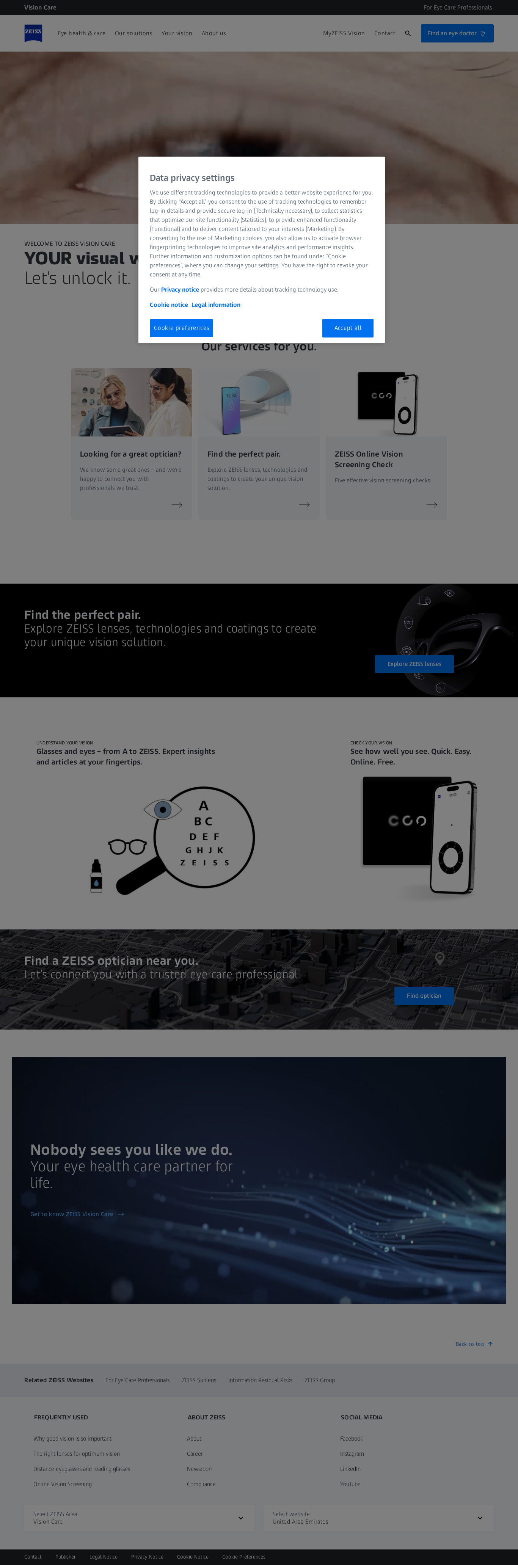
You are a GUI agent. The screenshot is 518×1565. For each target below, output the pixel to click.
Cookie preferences (181, 327)
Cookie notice (169, 304)
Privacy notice (180, 289)
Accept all (348, 327)
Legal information (216, 304)
